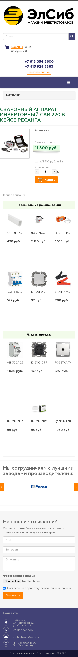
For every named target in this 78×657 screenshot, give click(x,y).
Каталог (13, 95)
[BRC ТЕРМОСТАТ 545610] (63, 220)
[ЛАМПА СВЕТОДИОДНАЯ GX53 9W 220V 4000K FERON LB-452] (39, 408)
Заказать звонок (39, 72)
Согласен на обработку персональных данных (39, 588)
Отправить (13, 595)
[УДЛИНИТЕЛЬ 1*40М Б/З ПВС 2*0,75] (63, 408)
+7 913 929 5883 (39, 66)
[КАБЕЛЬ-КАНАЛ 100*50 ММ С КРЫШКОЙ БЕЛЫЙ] (15, 220)
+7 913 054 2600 (39, 61)
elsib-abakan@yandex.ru (27, 637)
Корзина (17, 47)
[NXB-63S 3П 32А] (15, 279)
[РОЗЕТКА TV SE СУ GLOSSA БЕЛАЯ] (63, 349)
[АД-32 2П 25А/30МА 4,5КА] (15, 349)
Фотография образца (19, 576)
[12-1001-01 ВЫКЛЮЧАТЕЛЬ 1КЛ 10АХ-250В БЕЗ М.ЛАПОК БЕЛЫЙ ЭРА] (39, 279)
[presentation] (2, 487)
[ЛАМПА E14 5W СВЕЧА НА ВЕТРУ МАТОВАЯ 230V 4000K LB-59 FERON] (15, 408)
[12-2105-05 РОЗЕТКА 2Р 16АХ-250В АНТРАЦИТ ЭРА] (39, 349)
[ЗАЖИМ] (63, 279)
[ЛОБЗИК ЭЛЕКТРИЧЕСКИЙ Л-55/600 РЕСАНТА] (39, 220)
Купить (50, 179)
